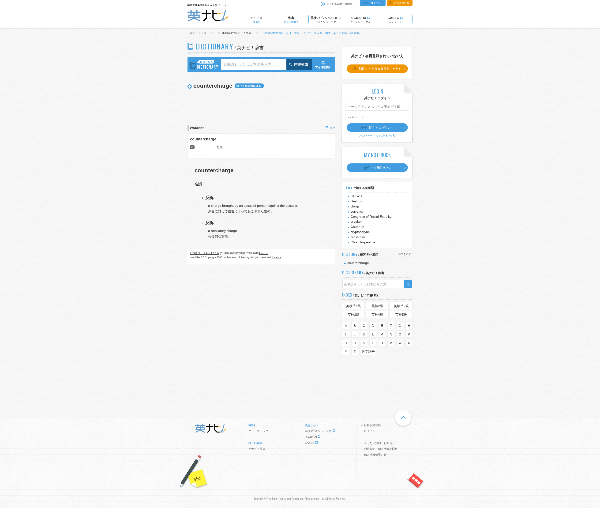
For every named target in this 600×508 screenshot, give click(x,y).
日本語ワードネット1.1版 (204, 253)
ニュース (256, 20)
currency (357, 211)
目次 (332, 128)
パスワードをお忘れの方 (377, 136)
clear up (357, 201)
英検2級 (377, 306)
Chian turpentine (363, 242)
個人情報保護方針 (375, 454)
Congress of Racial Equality (371, 216)
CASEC (310, 442)
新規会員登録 (401, 3)
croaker (356, 221)
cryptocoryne (360, 232)
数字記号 (368, 352)
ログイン (376, 3)
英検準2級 (401, 306)
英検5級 (401, 314)
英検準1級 (353, 306)
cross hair (358, 237)
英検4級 (377, 314)
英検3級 (353, 314)
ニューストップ (258, 431)
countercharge (203, 139)
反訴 (220, 147)
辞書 (291, 20)
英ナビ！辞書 (256, 449)
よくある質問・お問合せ (340, 4)
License (263, 253)
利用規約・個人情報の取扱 (381, 449)
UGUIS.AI (311, 437)
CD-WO (356, 196)
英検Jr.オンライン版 (318, 431)
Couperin (357, 227)
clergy (355, 206)
